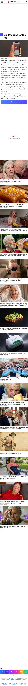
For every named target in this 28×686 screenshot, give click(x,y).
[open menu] (2, 1)
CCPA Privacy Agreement (4, 684)
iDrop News (11, 678)
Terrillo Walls (4, 58)
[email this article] (11, 672)
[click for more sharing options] (25, 672)
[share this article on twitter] (7, 672)
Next (14, 136)
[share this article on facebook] (2, 672)
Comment (14, 102)
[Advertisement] (14, 19)
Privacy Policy (25, 684)
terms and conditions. (15, 679)
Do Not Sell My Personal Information (13, 684)
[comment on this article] (21, 672)
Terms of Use (21, 684)
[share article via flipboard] (16, 672)
